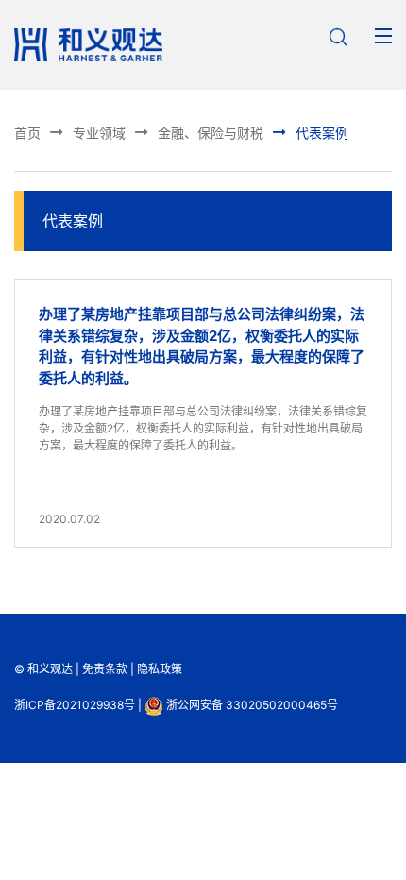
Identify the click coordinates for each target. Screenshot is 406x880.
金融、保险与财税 (197, 132)
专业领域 (86, 132)
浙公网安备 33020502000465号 (250, 705)
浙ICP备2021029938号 (74, 705)
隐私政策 (159, 669)
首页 (27, 133)
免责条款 (104, 669)
